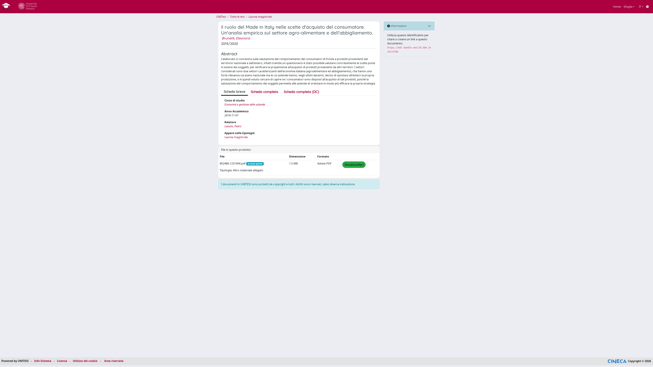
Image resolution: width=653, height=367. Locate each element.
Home (617, 6)
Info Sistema (42, 361)
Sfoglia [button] (628, 6)
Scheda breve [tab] (234, 91)
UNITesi (221, 17)
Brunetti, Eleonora (236, 38)
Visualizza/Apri (354, 165)
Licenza (62, 361)
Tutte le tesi (237, 17)
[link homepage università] (27, 6)
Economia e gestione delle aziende (244, 104)
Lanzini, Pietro (232, 126)
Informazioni (398, 26)
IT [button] (640, 6)
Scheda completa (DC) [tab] (301, 92)
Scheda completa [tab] (264, 92)
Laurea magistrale (260, 17)
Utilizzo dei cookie (85, 361)
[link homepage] (7, 6)
